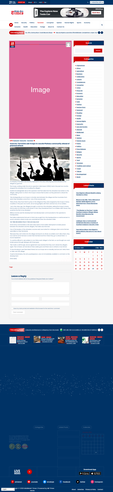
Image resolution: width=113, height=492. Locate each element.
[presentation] (99, 32)
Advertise (80, 489)
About (74, 489)
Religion (79, 152)
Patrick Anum (81, 141)
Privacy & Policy (90, 489)
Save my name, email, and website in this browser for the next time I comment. (37, 308)
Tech (78, 160)
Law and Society (82, 127)
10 (101, 259)
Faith (78, 102)
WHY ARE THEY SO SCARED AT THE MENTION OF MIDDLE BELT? (60, 330)
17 (101, 262)
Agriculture (80, 71)
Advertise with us (97, 2)
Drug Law (80, 91)
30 (97, 269)
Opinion (59, 23)
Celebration (80, 77)
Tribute (79, 171)
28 (89, 269)
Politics (32, 23)
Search (89, 43)
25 (76, 269)
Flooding (79, 113)
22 (93, 265)
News (78, 135)
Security (24, 23)
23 (97, 265)
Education (34, 27)
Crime (78, 88)
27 (84, 269)
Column (79, 79)
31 (101, 269)
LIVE (17, 471)
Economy (87, 23)
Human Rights (69, 23)
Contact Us (60, 27)
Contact (100, 489)
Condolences (81, 82)
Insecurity (23, 141)
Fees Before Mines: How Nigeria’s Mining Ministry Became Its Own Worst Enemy (88, 231)
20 (84, 265)
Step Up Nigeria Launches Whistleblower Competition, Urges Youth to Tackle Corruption (70, 32)
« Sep (97, 248)
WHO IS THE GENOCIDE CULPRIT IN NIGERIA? (23, 339)
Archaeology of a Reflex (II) (91, 330)
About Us (51, 27)
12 (80, 262)
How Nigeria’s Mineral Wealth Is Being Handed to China (68, 356)
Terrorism (40, 23)
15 (93, 262)
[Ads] (69, 13)
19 (80, 265)
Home (16, 23)
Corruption (50, 23)
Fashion (79, 104)
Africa (78, 68)
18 (76, 265)
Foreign (42, 27)
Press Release (81, 149)
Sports (79, 23)
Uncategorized (81, 174)
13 (84, 262)
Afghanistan (81, 65)
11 (75, 262)
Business (79, 74)
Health (25, 27)
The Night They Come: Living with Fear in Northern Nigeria (96, 340)
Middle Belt (80, 132)
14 (88, 262)
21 (88, 265)
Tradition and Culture (84, 166)
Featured (16, 141)
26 (80, 269)
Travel (79, 169)
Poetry (79, 143)
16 (97, 262)
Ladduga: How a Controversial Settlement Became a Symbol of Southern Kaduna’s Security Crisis (87, 222)
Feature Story (81, 107)
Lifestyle (79, 130)
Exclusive (17, 27)
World (78, 177)
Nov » (101, 248)
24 (102, 265)
